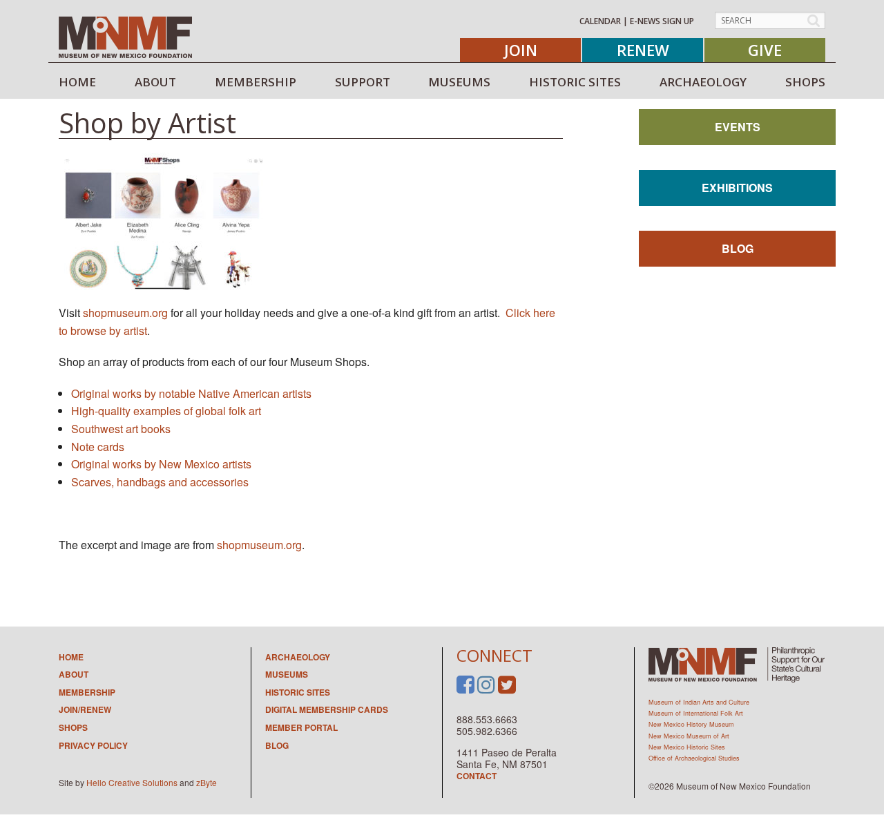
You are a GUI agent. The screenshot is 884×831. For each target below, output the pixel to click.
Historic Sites (297, 692)
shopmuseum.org (125, 313)
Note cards (97, 447)
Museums (286, 674)
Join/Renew (85, 709)
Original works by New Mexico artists (161, 464)
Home (71, 657)
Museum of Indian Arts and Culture (698, 702)
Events (737, 127)
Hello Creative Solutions (131, 782)
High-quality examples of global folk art (166, 411)
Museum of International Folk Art (695, 713)
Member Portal (301, 727)
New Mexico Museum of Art (688, 736)
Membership (87, 692)
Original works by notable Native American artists (191, 393)
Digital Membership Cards (326, 709)
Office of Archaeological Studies (694, 758)
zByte (206, 782)
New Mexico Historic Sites (686, 747)
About (73, 674)
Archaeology (297, 657)
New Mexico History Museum (691, 724)
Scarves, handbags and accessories (160, 482)
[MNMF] (125, 36)
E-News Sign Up (662, 21)
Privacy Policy (93, 745)
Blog (737, 248)
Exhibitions (737, 187)
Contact (477, 776)
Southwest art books (121, 429)
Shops (73, 727)
